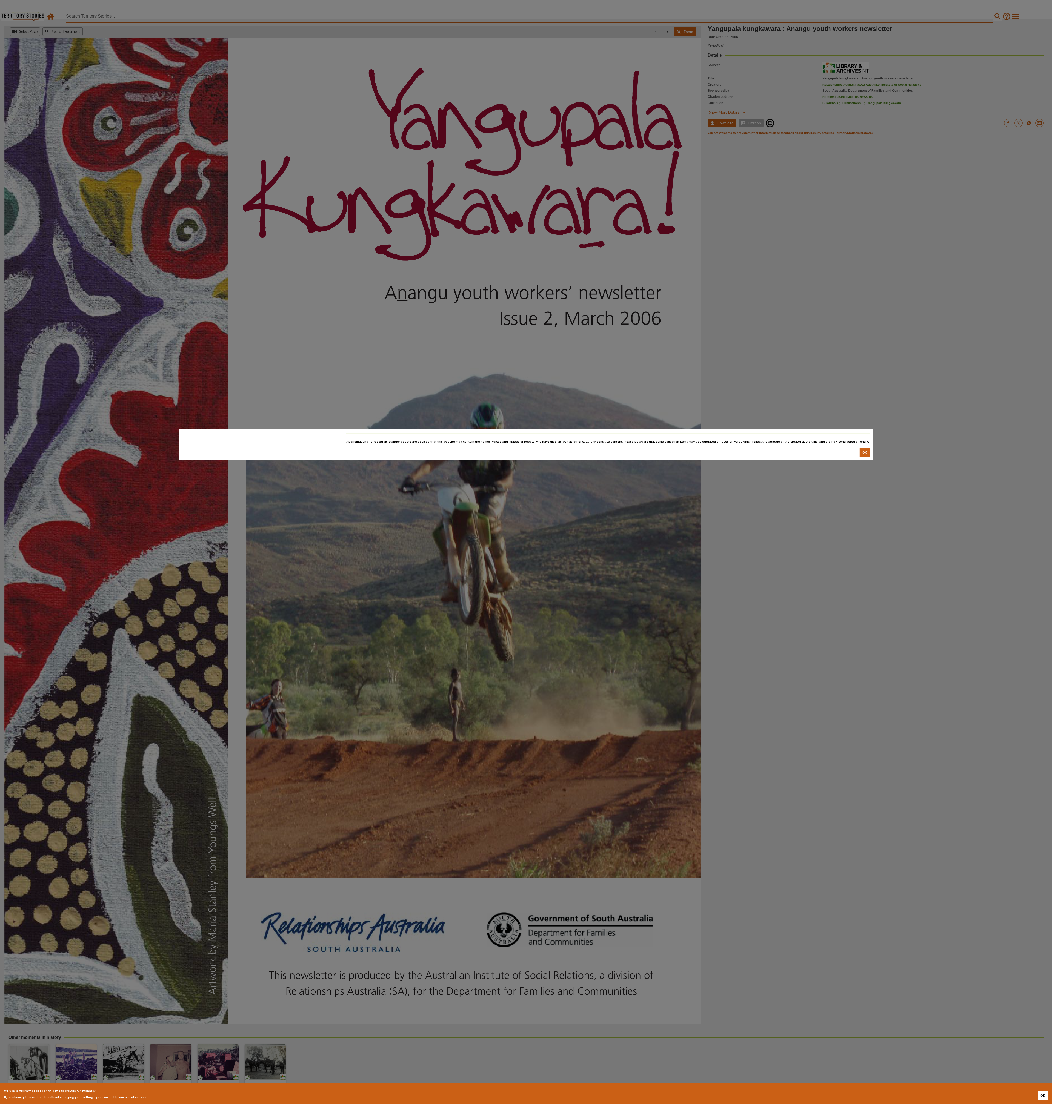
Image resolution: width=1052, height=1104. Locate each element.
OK (864, 452)
